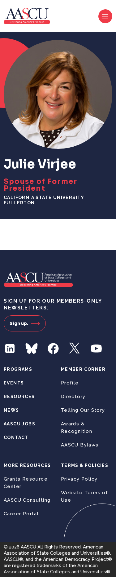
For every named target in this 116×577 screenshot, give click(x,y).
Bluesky (31, 348)
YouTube (96, 348)
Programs (18, 369)
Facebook (53, 348)
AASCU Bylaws (80, 445)
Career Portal (21, 514)
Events (14, 382)
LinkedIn (10, 348)
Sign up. (19, 323)
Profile (70, 383)
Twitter (75, 348)
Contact (16, 437)
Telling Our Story (83, 410)
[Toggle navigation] (105, 16)
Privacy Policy (79, 479)
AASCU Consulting (27, 500)
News (11, 410)
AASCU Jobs (19, 423)
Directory (73, 396)
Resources (19, 396)
